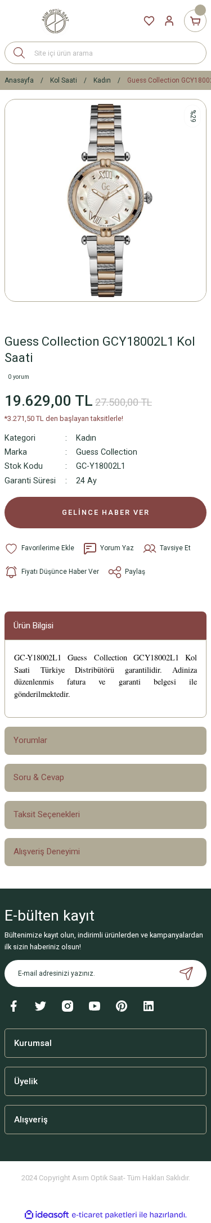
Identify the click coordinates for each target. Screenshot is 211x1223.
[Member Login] (169, 21)
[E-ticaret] (104, 1215)
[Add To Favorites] (39, 548)
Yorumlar (30, 740)
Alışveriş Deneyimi (47, 851)
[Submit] (186, 973)
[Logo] (55, 20)
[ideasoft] (46, 1215)
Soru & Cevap (39, 777)
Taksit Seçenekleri (47, 814)
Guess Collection (106, 452)
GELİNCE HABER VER (106, 512)
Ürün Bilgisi (33, 625)
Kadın (86, 438)
